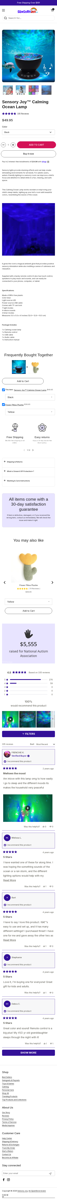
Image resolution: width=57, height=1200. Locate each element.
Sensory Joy (22, 1191)
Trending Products (9, 1096)
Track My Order (8, 1148)
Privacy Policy (8, 1119)
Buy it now (28, 153)
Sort (32, 744)
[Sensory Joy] (27, 10)
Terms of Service (9, 1122)
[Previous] (5, 582)
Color (4, 127)
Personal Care (8, 1090)
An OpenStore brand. (37, 1191)
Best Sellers (7, 1077)
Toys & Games (8, 1084)
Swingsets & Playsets (11, 1080)
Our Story (6, 1112)
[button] (52, 10)
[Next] (52, 582)
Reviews (5, 1116)
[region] (28, 719)
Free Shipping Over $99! (28, 3)
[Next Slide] (52, 719)
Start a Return (7, 1151)
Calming (5, 1087)
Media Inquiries (8, 1125)
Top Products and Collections (14, 1100)
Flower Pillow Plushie (14, 405)
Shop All (5, 1093)
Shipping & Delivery (10, 1141)
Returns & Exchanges (10, 1145)
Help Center (7, 1138)
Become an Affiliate (10, 1158)
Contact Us (6, 1154)
